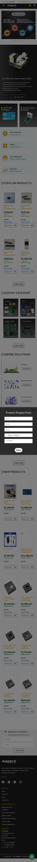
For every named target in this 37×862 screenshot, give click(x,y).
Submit (18, 450)
